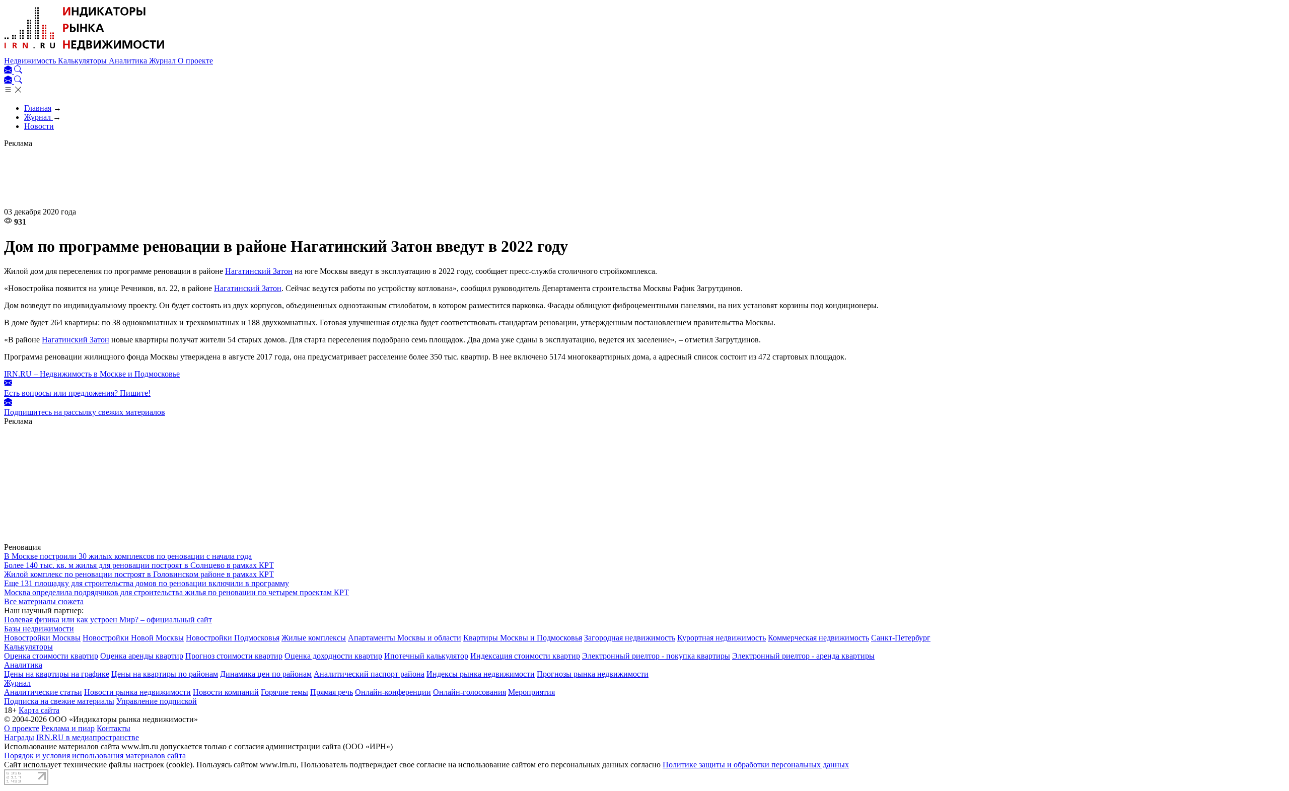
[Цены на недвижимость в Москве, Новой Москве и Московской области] (84, 51)
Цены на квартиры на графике (56, 674)
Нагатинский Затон (259, 271)
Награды (19, 737)
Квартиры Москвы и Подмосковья (522, 637)
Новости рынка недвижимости (137, 692)
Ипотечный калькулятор (426, 656)
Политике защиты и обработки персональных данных (756, 764)
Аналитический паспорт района (369, 674)
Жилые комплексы (313, 637)
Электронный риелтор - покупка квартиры (656, 656)
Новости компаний (226, 692)
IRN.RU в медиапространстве (87, 737)
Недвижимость (31, 60)
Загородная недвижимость (629, 637)
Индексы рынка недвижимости (480, 674)
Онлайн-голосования (469, 692)
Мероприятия (531, 692)
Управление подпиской (156, 701)
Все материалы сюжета (44, 601)
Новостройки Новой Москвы (133, 637)
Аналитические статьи (43, 692)
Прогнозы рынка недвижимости (593, 674)
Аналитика (129, 60)
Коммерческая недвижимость (818, 637)
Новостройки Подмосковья (232, 637)
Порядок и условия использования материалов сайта (95, 755)
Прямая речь (331, 692)
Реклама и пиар (68, 728)
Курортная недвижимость (721, 637)
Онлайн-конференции (393, 692)
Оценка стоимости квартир (51, 656)
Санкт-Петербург (900, 637)
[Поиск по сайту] (18, 70)
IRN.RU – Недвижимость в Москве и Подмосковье (92, 374)
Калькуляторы (83, 60)
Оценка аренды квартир (141, 656)
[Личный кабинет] (9, 70)
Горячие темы (284, 692)
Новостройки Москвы (42, 637)
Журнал (163, 60)
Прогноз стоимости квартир (233, 656)
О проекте (195, 60)
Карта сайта (39, 710)
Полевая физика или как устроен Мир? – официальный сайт (108, 619)
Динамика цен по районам (266, 674)
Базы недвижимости (39, 628)
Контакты (113, 728)
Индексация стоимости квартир (525, 656)
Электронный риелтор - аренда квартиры (803, 656)
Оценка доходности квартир (333, 656)
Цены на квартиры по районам (164, 674)
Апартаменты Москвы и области (404, 637)
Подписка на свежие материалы (59, 701)
